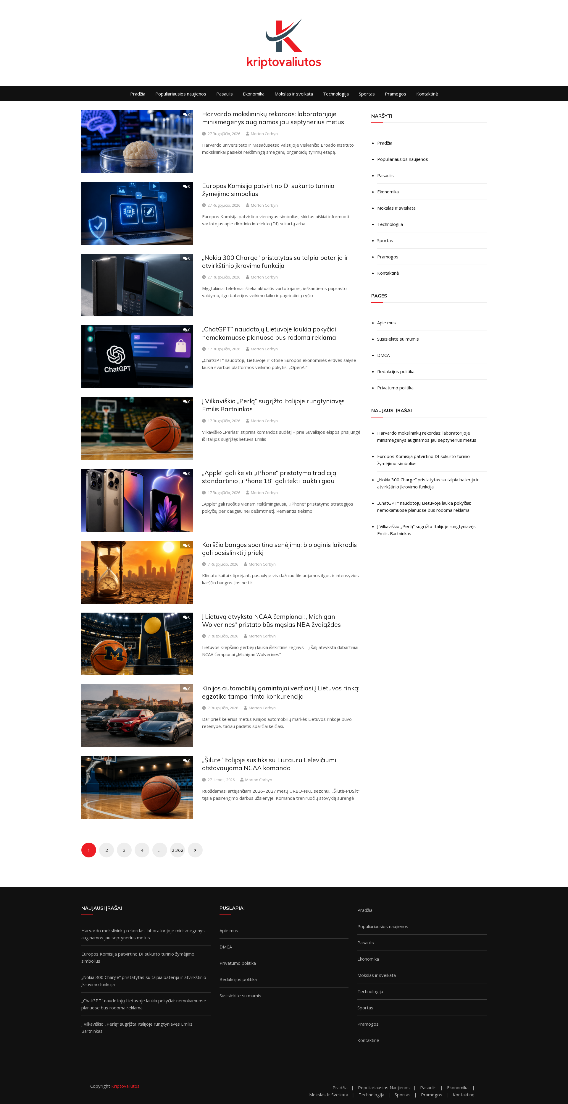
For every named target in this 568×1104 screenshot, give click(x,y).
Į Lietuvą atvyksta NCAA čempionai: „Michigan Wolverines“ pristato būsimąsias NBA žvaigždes (271, 620)
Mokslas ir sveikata (294, 94)
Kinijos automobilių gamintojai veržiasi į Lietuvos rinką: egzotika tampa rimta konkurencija (280, 692)
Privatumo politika (395, 388)
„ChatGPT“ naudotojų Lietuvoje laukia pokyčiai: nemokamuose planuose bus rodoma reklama (270, 333)
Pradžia (137, 94)
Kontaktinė (427, 94)
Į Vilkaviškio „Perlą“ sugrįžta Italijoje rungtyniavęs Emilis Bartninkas (426, 529)
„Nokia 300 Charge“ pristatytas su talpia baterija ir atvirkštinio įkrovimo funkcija (275, 261)
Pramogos (395, 94)
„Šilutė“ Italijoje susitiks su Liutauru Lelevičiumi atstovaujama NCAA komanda (269, 764)
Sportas (367, 94)
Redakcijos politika (395, 371)
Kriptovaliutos (125, 1086)
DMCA (383, 355)
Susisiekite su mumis (398, 339)
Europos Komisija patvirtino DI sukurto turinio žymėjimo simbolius (423, 459)
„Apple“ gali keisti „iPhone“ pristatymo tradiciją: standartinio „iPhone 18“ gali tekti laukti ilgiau (270, 477)
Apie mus (386, 323)
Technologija (336, 94)
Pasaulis (224, 94)
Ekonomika (253, 94)
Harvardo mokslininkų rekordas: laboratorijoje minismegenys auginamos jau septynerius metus (273, 118)
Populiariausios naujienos (180, 94)
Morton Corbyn (264, 133)
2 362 (177, 850)
